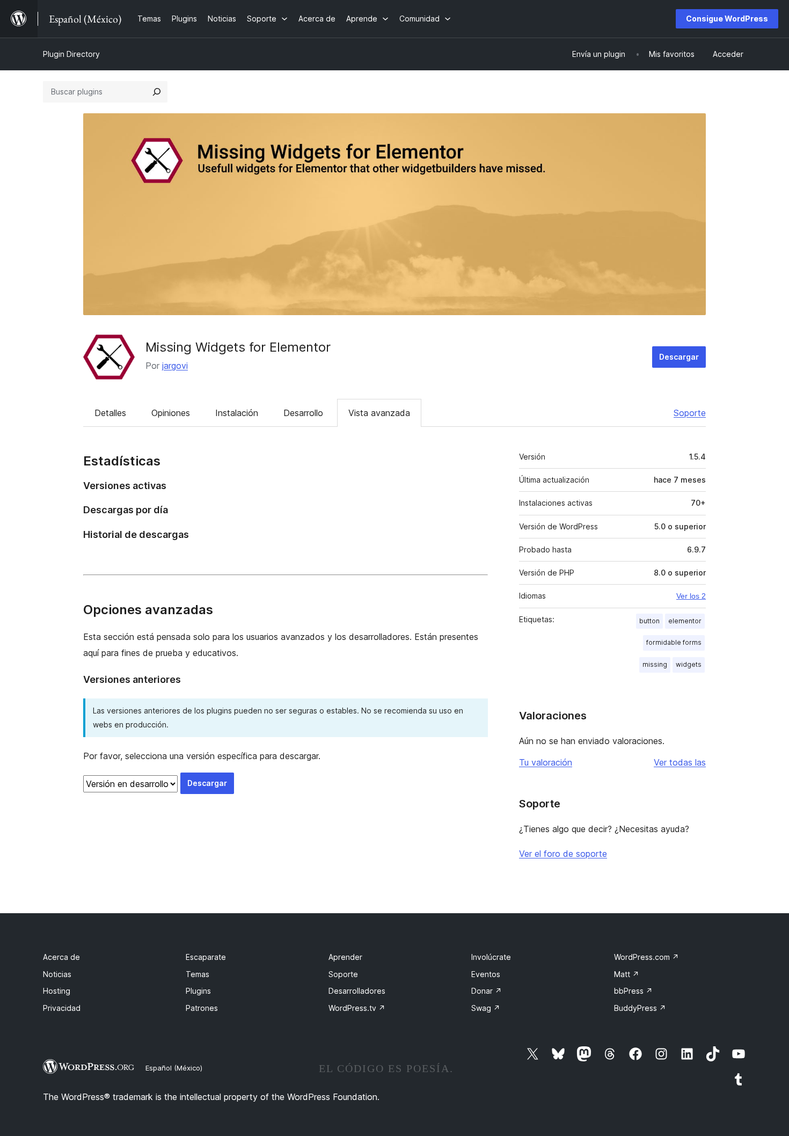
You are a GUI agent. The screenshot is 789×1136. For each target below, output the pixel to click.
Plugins (198, 990)
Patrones (202, 1008)
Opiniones (170, 412)
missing (654, 664)
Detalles (110, 412)
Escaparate (206, 957)
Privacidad (62, 1008)
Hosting (56, 990)
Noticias (57, 974)
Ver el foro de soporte (563, 853)
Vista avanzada (379, 412)
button (649, 621)
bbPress (633, 990)
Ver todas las (680, 762)
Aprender (345, 957)
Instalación (236, 412)
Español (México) (173, 1068)
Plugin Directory (71, 54)
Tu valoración (545, 762)
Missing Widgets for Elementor (238, 347)
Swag (485, 1008)
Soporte (690, 412)
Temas (197, 974)
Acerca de (61, 957)
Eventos (485, 974)
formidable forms (674, 642)
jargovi (175, 365)
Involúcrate (491, 957)
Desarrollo (303, 412)
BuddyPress (640, 1008)
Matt (626, 974)
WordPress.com (646, 957)
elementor (685, 621)
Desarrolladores (356, 990)
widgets (689, 664)
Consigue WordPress (727, 18)
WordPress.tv (356, 1008)
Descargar (679, 356)
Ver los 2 (691, 596)
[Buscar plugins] (156, 92)
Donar (486, 990)
